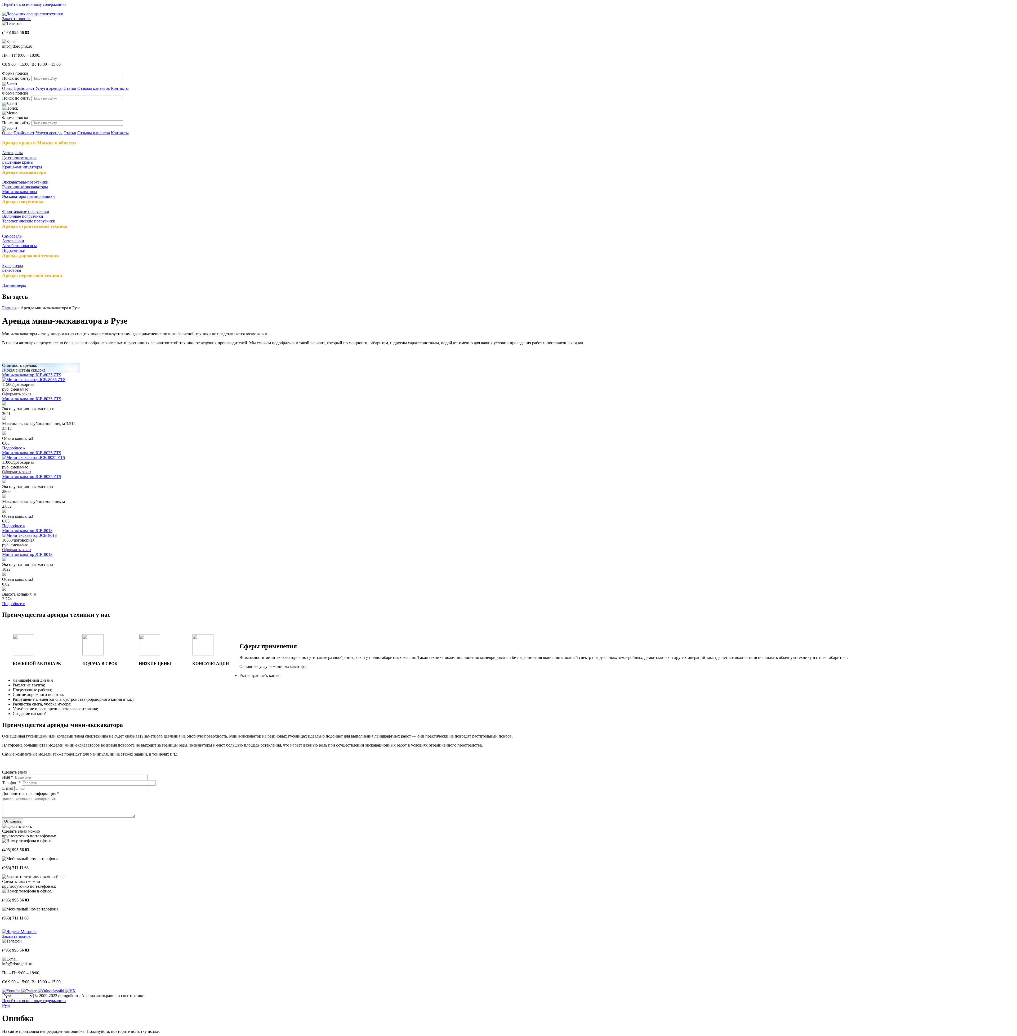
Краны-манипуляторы (22, 167)
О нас (7, 88)
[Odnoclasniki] (51, 991)
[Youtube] (11, 991)
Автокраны (12, 152)
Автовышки (13, 241)
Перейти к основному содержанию (34, 4)
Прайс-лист (24, 88)
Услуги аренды (49, 88)
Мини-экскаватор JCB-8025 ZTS (31, 452)
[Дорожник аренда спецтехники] (32, 14)
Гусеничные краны (19, 157)
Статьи (70, 88)
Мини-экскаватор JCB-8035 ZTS (31, 375)
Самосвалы (12, 236)
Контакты (120, 88)
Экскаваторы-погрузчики (25, 182)
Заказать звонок (16, 18)
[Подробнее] (33, 379)
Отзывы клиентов (93, 88)
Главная (9, 308)
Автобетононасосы (19, 245)
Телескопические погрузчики (28, 221)
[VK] (70, 991)
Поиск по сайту (17, 78)
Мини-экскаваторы (19, 191)
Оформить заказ (16, 394)
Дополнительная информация (30, 793)
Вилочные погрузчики (22, 216)
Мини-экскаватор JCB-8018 (27, 530)
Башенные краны (17, 162)
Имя (7, 777)
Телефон (11, 782)
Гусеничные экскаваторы (25, 187)
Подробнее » (13, 448)
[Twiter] (29, 991)
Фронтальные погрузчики (25, 211)
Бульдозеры (12, 265)
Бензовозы (11, 270)
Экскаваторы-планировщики (28, 196)
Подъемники (13, 250)
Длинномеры (14, 285)
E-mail (8, 788)
